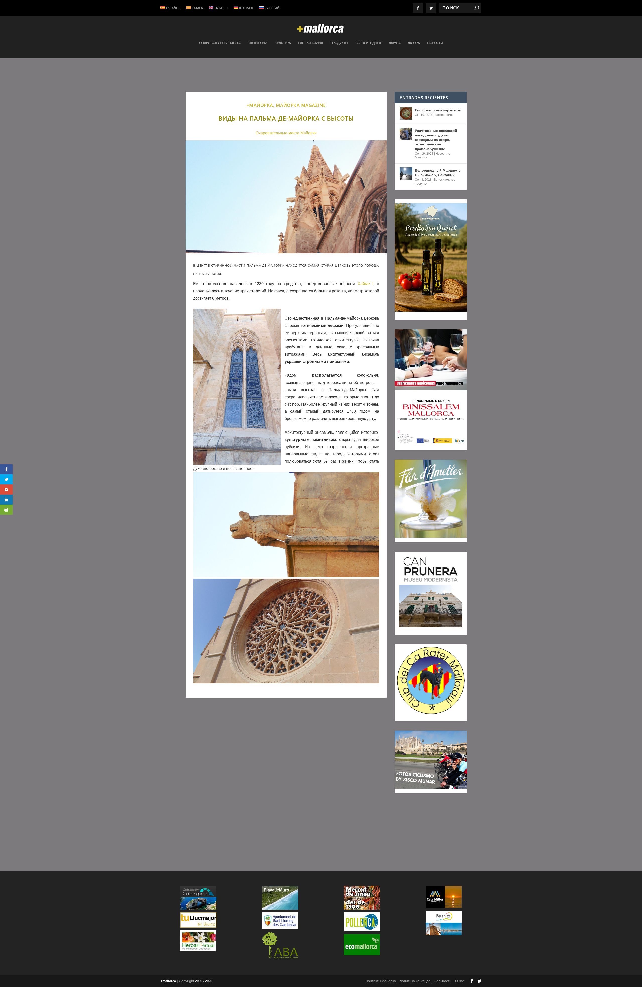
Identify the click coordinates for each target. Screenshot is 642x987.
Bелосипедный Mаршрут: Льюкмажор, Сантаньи (437, 172)
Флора (414, 43)
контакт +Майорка (381, 981)
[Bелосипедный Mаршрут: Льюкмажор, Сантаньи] (406, 173)
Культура (283, 43)
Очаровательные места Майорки (286, 133)
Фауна (394, 43)
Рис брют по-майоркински (438, 110)
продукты (339, 43)
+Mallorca (168, 981)
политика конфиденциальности (425, 981)
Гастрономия (310, 43)
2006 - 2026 (203, 981)
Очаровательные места (219, 43)
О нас (460, 981)
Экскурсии (257, 43)
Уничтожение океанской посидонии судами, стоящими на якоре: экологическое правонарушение (436, 140)
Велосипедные (368, 43)
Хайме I (364, 284)
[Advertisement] (286, 773)
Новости (435, 43)
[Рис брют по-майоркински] (406, 113)
